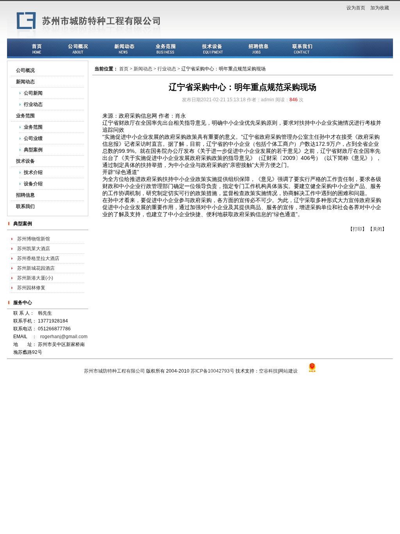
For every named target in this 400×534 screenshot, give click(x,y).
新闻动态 (25, 81)
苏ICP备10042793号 (212, 371)
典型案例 (33, 149)
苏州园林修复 (31, 287)
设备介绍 (33, 183)
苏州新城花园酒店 (36, 268)
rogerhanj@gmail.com (64, 336)
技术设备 (25, 161)
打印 (357, 229)
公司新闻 (33, 93)
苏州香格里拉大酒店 (38, 258)
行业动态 (33, 104)
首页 (124, 69)
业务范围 (25, 115)
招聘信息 (25, 195)
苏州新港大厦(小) (35, 278)
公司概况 (25, 70)
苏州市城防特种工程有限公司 (114, 371)
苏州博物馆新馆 (33, 239)
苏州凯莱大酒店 (33, 248)
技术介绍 (33, 172)
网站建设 (288, 371)
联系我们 (25, 206)
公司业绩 (33, 138)
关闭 (377, 229)
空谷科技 (268, 371)
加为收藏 (379, 8)
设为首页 (355, 8)
